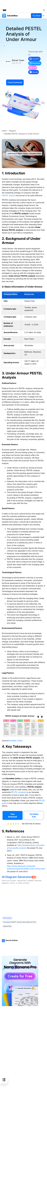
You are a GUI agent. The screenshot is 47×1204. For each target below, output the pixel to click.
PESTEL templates (18, 792)
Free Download (15, 82)
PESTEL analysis (8, 195)
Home (4, 131)
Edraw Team (18, 60)
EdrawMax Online (15, 741)
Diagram (12, 131)
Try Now (36, 15)
